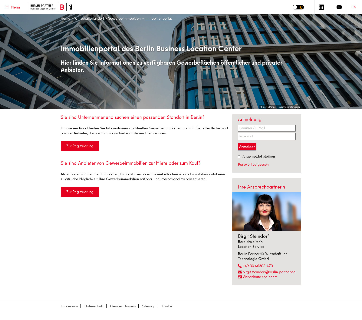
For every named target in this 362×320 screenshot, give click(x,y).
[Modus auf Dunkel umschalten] (298, 7)
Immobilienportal (158, 18)
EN (354, 7)
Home (65, 18)
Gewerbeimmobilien (124, 18)
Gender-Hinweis (123, 306)
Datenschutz (94, 306)
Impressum (69, 306)
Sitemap (148, 306)
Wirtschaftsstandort (89, 18)
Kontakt (167, 306)
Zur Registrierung (79, 146)
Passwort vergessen (253, 164)
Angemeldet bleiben (258, 156)
